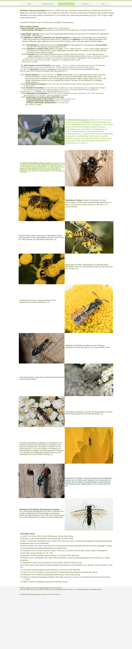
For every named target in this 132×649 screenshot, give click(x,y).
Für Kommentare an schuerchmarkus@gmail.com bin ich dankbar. (41, 588)
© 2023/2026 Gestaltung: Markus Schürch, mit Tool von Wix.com (40, 594)
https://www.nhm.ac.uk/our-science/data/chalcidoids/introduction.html (85, 577)
